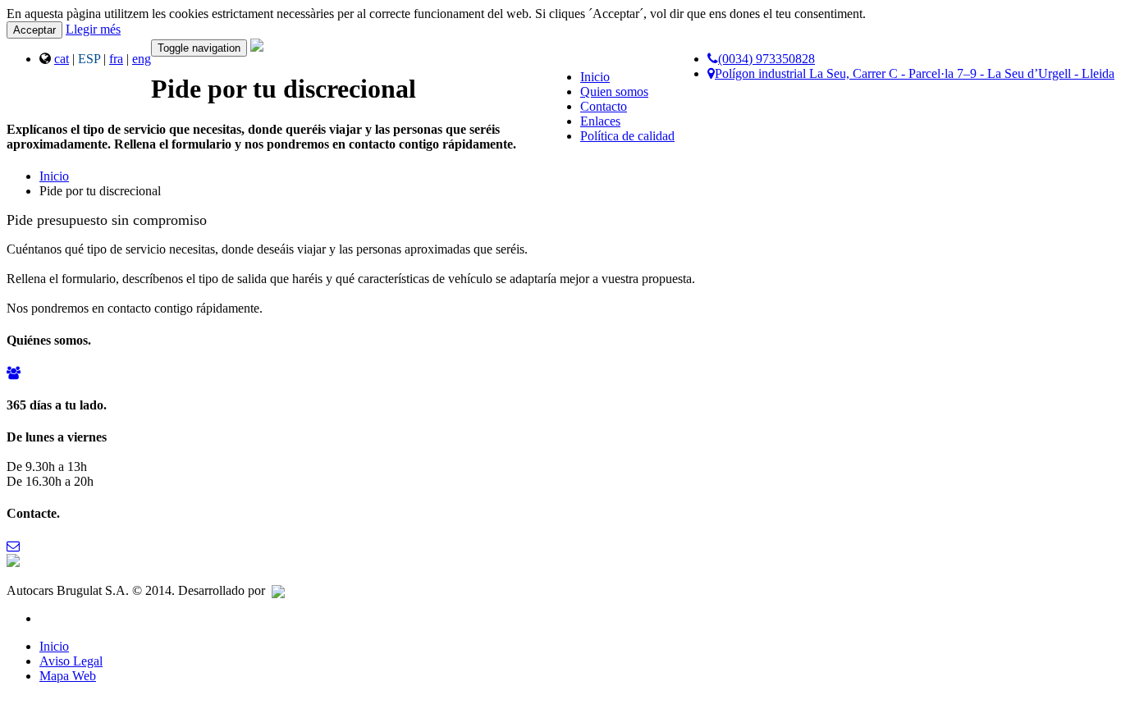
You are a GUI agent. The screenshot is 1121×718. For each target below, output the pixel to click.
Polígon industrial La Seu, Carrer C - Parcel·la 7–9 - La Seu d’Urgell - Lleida (914, 73)
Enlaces (600, 121)
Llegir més (93, 29)
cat (61, 59)
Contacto (603, 106)
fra (116, 59)
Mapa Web (67, 676)
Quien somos (614, 91)
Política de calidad (627, 136)
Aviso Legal (71, 661)
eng (141, 59)
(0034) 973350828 (766, 59)
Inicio (595, 77)
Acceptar (34, 30)
